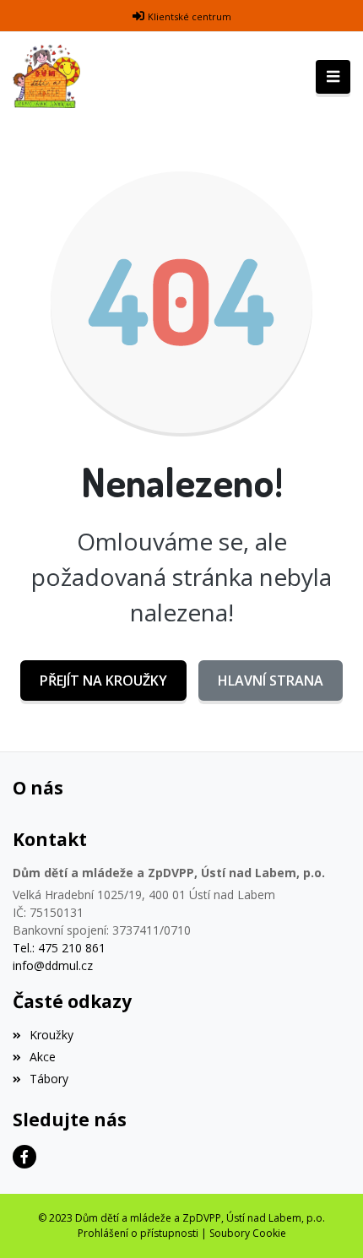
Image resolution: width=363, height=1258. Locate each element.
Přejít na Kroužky (103, 680)
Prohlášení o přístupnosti (138, 1233)
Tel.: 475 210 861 (59, 948)
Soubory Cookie (247, 1233)
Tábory (49, 1079)
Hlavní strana (270, 680)
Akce (43, 1057)
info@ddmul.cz (53, 965)
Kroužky (51, 1035)
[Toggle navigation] (333, 77)
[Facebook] (24, 1157)
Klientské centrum (189, 16)
